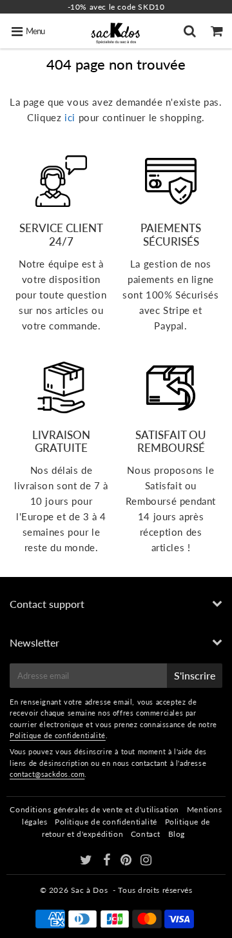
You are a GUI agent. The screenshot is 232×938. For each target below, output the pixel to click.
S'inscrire (194, 675)
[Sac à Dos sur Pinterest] (127, 861)
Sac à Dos (89, 890)
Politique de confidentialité (58, 735)
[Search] (191, 31)
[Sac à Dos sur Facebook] (107, 861)
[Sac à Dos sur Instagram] (146, 861)
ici (69, 117)
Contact (145, 834)
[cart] (218, 31)
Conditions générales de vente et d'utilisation (94, 809)
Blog (176, 834)
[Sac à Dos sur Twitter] (87, 861)
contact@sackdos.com (47, 774)
